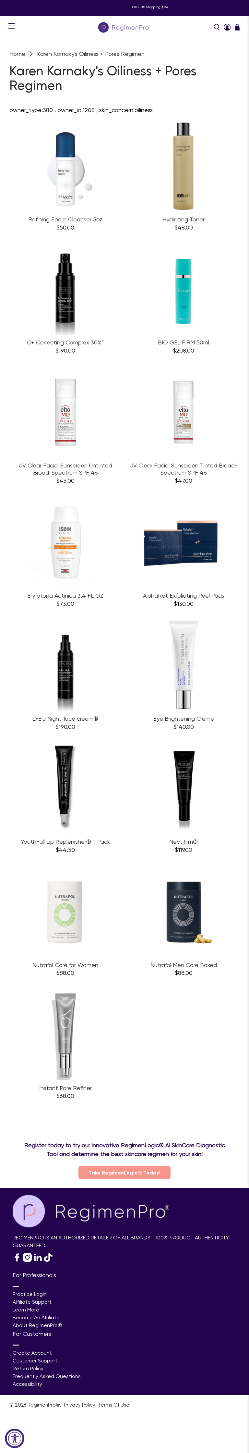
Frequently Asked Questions (47, 1376)
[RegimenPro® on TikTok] (48, 1260)
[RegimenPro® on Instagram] (27, 1260)
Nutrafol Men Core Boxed (183, 965)
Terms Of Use (113, 1405)
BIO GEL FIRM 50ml (183, 342)
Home (17, 54)
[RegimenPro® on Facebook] (17, 1260)
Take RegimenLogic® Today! (124, 1172)
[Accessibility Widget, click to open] (14, 1438)
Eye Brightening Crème (183, 718)
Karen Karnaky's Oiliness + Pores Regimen (91, 54)
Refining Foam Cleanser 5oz (65, 219)
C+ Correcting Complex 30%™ (65, 342)
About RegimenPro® (37, 1325)
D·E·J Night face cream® (65, 718)
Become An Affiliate (36, 1317)
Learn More (26, 1310)
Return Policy (28, 1368)
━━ (16, 1286)
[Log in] (227, 27)
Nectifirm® (183, 841)
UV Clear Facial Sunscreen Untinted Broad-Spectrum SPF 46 (65, 469)
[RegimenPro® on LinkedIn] (37, 1260)
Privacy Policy (80, 1405)
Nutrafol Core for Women (65, 965)
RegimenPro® (44, 1405)
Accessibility (27, 1384)
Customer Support (35, 1361)
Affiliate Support (32, 1302)
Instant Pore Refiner (65, 1088)
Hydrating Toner (183, 219)
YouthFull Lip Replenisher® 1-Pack (65, 841)
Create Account (32, 1353)
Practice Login (30, 1294)
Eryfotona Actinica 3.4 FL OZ (65, 595)
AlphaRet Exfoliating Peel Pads (183, 595)
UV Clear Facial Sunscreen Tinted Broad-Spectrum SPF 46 (183, 469)
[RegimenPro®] (124, 27)
